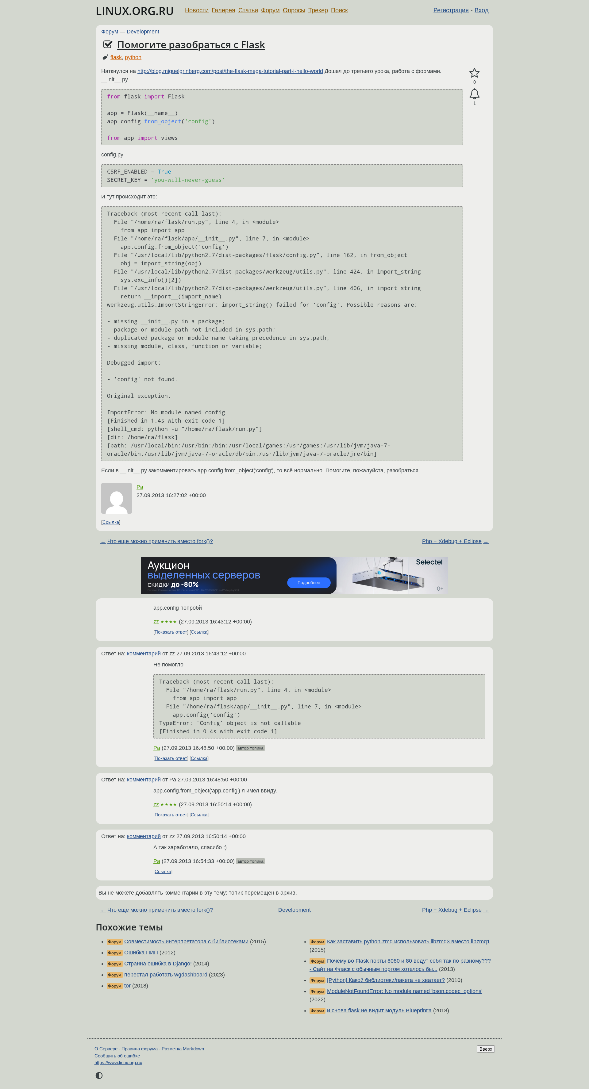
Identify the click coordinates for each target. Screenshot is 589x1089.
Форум (270, 10)
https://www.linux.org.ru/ (118, 1062)
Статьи (248, 10)
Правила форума (139, 1048)
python (133, 57)
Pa (140, 487)
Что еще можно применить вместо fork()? (160, 541)
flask (116, 57)
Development (143, 32)
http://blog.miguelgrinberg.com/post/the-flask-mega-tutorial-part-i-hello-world (230, 71)
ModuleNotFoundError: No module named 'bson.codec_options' (404, 991)
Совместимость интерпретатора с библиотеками (186, 941)
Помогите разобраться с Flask (191, 44)
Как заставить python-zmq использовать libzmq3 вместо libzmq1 (408, 941)
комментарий (144, 653)
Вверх (485, 1049)
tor (127, 986)
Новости (197, 10)
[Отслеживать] (474, 94)
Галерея (223, 10)
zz (156, 622)
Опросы (294, 10)
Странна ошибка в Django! (158, 964)
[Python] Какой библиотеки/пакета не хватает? (386, 980)
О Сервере (105, 1048)
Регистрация (451, 10)
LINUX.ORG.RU (135, 10)
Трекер (318, 10)
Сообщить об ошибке (117, 1055)
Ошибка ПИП (141, 952)
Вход (482, 10)
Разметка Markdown (183, 1048)
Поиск (339, 10)
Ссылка (110, 522)
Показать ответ (171, 632)
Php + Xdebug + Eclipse (452, 541)
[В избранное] (474, 73)
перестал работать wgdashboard (165, 975)
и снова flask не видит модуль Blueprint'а (379, 1010)
